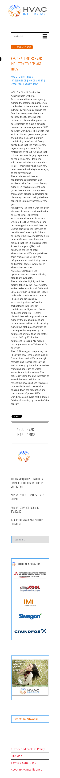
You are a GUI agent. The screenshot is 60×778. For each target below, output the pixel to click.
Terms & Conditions (23, 762)
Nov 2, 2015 (18, 76)
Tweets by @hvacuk (25, 719)
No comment (36, 80)
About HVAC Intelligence (26, 769)
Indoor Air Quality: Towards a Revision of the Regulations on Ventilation (27, 483)
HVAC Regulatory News (21, 47)
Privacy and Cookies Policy (28, 749)
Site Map (16, 755)
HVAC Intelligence (26, 432)
